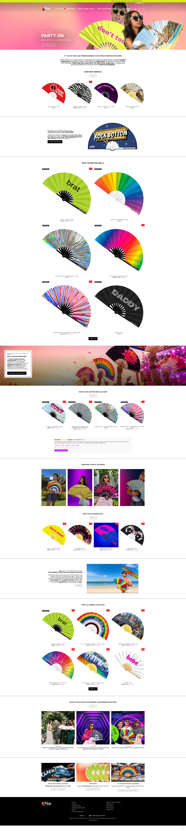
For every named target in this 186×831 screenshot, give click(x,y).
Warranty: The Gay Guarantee (113, 802)
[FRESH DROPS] (93, 772)
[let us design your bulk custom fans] (128, 772)
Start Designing (55, 141)
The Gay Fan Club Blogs (77, 811)
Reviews (74, 809)
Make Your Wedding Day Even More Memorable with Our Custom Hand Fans (58, 748)
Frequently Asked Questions (78, 807)
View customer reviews (61, 450)
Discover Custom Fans (17, 373)
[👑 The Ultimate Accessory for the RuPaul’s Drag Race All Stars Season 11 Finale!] (93, 727)
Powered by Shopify (93, 820)
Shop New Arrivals (93, 789)
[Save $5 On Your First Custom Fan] (58, 772)
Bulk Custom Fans (107, 9)
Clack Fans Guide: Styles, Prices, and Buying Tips (128, 747)
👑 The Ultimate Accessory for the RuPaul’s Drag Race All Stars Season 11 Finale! (93, 748)
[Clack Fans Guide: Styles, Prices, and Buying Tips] (128, 727)
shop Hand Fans (86, 9)
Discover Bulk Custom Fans (128, 790)
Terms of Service (110, 807)
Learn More (79, 585)
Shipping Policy (110, 804)
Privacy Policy (109, 809)
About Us (74, 802)
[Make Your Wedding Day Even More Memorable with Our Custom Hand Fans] (58, 727)
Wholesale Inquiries (76, 805)
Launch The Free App (58, 789)
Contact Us (74, 804)
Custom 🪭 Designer (66, 9)
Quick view (53, 103)
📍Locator (125, 9)
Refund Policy (109, 805)
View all (93, 75)
